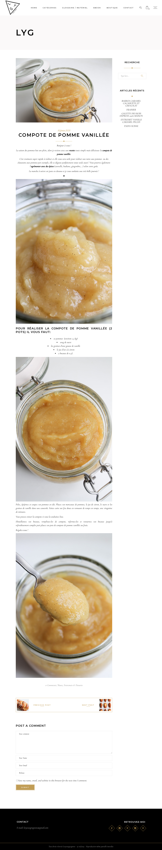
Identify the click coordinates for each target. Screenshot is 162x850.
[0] (147, 7)
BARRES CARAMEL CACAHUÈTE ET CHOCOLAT (131, 103)
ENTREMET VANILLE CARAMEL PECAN (131, 121)
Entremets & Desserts (73, 685)
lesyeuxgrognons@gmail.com (36, 827)
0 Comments (50, 685)
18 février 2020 (64, 131)
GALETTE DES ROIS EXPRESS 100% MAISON (131, 114)
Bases (60, 685)
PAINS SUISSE (131, 126)
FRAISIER (131, 110)
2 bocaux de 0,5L (65, 353)
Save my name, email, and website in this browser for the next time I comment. (52, 780)
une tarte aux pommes (92, 158)
